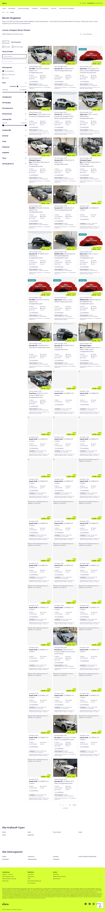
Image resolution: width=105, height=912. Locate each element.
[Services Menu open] (58, 8)
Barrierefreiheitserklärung (34, 881)
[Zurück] (29, 55)
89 (70, 805)
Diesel (29, 832)
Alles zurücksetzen (16, 42)
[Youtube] (93, 904)
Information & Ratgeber (66, 8)
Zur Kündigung (31, 883)
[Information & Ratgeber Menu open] (76, 8)
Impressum (31, 874)
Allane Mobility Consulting (9, 878)
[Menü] (103, 903)
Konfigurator (5, 859)
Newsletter (56, 874)
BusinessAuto (56, 878)
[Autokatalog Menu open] (50, 8)
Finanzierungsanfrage (46, 62)
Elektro (4, 832)
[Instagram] (85, 904)
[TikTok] (89, 904)
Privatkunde (90, 3)
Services (53, 8)
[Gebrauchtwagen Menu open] (31, 8)
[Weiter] (50, 55)
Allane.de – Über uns (7, 874)
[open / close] (23, 56)
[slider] (26, 92)
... (66, 805)
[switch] (100, 906)
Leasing (99, 201)
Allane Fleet (5, 881)
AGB (29, 878)
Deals (4, 8)
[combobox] (92, 34)
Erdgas (80, 832)
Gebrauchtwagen (23, 8)
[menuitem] (5, 8)
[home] (18, 3)
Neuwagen (11, 8)
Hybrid (4, 835)
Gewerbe (35, 8)
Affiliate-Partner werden (59, 876)
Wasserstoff (31, 835)
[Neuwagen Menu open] (17, 8)
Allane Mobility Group (8, 876)
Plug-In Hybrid (57, 832)
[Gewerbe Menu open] (39, 8)
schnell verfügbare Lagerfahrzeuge (87, 856)
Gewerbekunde (99, 3)
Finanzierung (31, 856)
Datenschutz (31, 876)
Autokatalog (44, 8)
